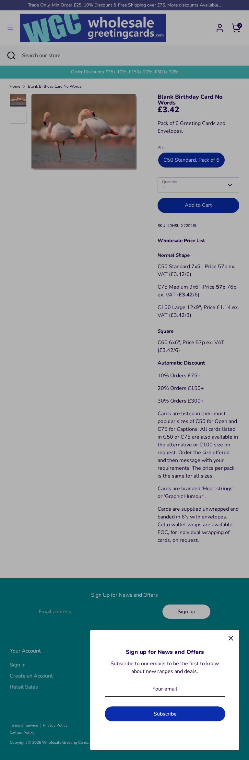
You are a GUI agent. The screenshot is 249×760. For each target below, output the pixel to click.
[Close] (231, 638)
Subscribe (165, 713)
